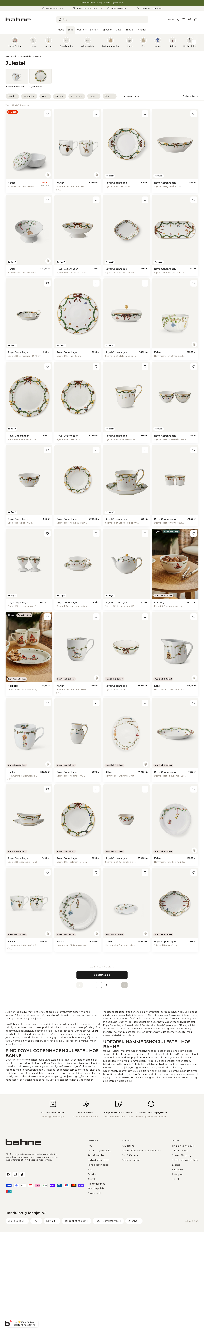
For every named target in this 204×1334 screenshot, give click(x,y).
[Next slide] (194, 42)
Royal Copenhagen (32, 1069)
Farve (58, 96)
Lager (92, 96)
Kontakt (91, 1179)
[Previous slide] (10, 42)
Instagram (177, 1174)
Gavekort (92, 1174)
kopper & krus (168, 1015)
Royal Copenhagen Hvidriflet (174, 1022)
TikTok (176, 1179)
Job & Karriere (130, 1155)
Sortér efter (188, 96)
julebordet (61, 1031)
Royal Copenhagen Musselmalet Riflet (124, 1025)
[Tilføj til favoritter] (47, 113)
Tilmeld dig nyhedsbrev (185, 1160)
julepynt (10, 1031)
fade (128, 1015)
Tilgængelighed (96, 1183)
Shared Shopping (182, 1155)
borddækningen (174, 1061)
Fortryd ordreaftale (98, 1160)
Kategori (27, 96)
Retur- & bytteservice (99, 1150)
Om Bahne (128, 1146)
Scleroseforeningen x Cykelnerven (141, 1150)
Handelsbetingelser (98, 1165)
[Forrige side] (79, 985)
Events (176, 1165)
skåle (119, 1064)
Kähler (181, 1054)
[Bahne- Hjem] (30, 19)
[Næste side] (124, 985)
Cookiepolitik (94, 1193)
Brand (11, 96)
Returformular (95, 1155)
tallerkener (109, 1064)
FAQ (89, 1146)
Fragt (90, 1169)
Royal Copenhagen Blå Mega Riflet (176, 1025)
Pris (44, 96)
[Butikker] (189, 19)
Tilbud (108, 96)
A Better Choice (131, 96)
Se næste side (102, 975)
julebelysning (23, 1031)
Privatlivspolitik (95, 1188)
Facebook (177, 1169)
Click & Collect (180, 1150)
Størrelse (75, 96)
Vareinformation (131, 1160)
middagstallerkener (114, 1015)
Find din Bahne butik (183, 1146)
